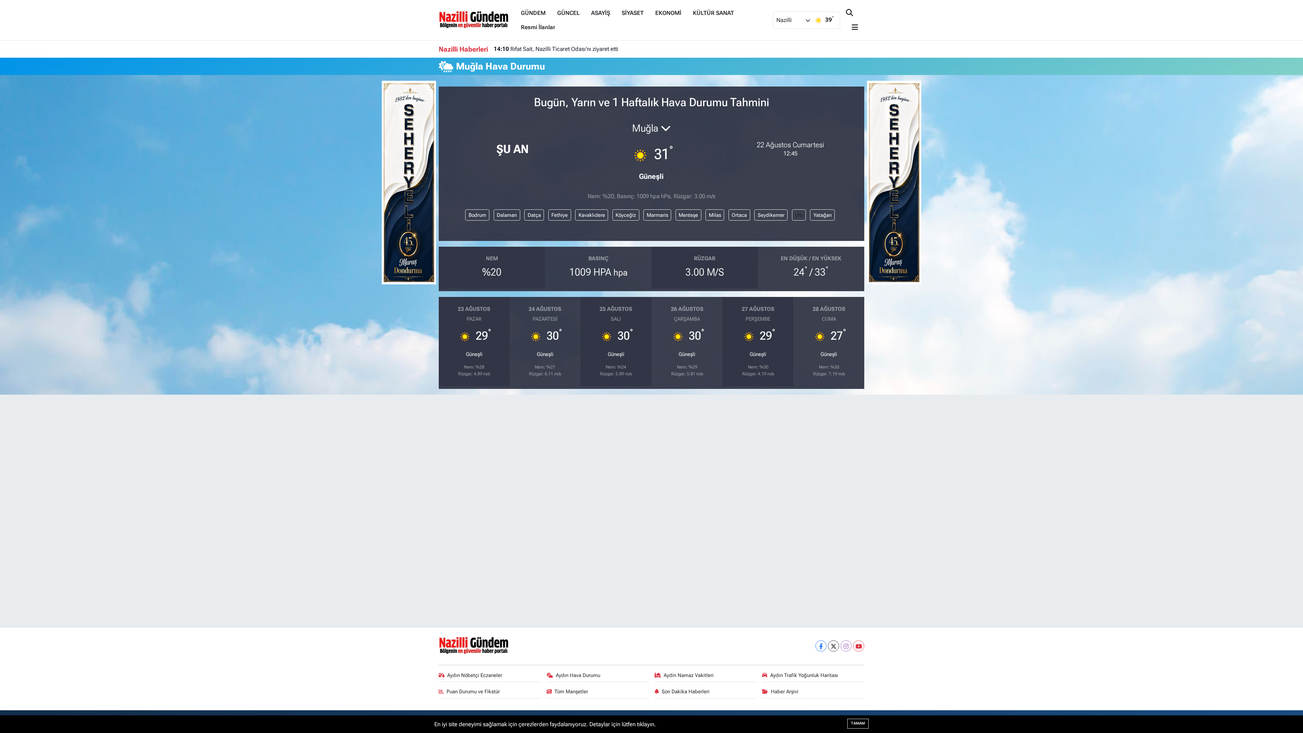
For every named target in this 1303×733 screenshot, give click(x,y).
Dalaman (507, 215)
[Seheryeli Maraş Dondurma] (409, 181)
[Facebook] (821, 646)
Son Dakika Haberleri (686, 692)
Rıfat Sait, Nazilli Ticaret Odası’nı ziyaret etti (556, 48)
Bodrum (477, 215)
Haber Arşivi (784, 692)
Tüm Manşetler (571, 692)
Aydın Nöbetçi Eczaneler (474, 675)
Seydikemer (771, 215)
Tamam (858, 723)
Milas (715, 215)
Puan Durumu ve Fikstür (473, 692)
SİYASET (633, 13)
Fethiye (559, 215)
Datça (534, 215)
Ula (798, 215)
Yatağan (822, 215)
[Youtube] (858, 646)
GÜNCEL (568, 13)
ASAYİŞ (600, 13)
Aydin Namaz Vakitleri (689, 675)
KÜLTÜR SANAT (713, 13)
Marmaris (657, 215)
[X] (833, 646)
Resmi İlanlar (538, 27)
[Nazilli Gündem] (477, 20)
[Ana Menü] (852, 27)
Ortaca (739, 215)
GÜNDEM (533, 13)
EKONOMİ (668, 13)
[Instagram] (846, 646)
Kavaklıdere (592, 215)
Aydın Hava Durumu (578, 675)
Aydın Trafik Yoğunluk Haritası (804, 675)
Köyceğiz (626, 215)
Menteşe (688, 215)
